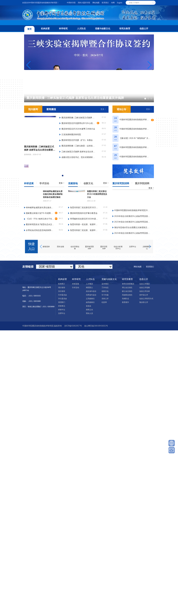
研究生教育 (124, 28)
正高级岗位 (90, 299)
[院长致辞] (133, 171)
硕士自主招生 (127, 291)
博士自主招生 (127, 288)
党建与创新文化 (102, 28)
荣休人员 (89, 313)
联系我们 (105, 3)
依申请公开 (143, 295)
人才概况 (89, 284)
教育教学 (125, 302)
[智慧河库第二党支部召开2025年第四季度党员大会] (76, 196)
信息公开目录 (144, 291)
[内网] (171, 443)
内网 (113, 3)
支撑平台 (61, 313)
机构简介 (61, 284)
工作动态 (105, 288)
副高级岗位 (90, 302)
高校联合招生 (127, 295)
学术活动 (44, 183)
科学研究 (63, 28)
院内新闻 (33, 109)
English (119, 3)
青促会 (88, 306)
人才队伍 (81, 28)
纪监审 (104, 302)
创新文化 (88, 183)
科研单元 (61, 306)
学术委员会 (62, 295)
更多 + (103, 109)
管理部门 (61, 302)
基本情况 (105, 284)
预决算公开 (143, 302)
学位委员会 (62, 299)
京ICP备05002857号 (73, 326)
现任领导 (61, 288)
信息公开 (144, 28)
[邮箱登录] (171, 450)
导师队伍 (125, 299)
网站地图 (95, 3)
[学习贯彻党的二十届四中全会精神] (70, 171)
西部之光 (89, 310)
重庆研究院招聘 (120, 183)
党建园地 (73, 183)
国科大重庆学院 (84, 3)
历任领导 (61, 291)
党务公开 (105, 299)
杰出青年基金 (91, 291)
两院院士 (89, 288)
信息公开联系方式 (146, 299)
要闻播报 (51, 109)
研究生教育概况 (128, 284)
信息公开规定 (144, 284)
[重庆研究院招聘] (133, 199)
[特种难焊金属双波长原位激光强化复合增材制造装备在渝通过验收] (32, 196)
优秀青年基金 (91, 295)
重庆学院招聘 (142, 183)
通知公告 (121, 109)
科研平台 (61, 310)
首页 (29, 29)
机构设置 (45, 28)
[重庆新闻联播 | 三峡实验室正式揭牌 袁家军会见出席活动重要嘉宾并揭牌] (40, 129)
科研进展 (29, 183)
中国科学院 (71, 3)
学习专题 (105, 295)
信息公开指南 (144, 288)
